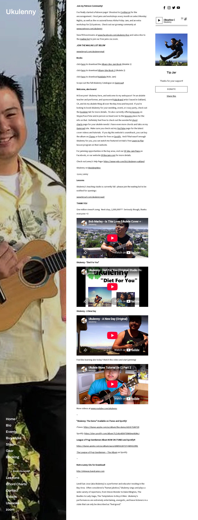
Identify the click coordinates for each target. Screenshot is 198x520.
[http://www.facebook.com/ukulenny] (164, 8)
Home (10, 419)
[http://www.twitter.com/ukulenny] (173, 8)
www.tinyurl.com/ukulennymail (90, 51)
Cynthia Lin (125, 12)
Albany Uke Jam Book (111, 64)
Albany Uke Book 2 (106, 70)
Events (11, 431)
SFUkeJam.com (108, 155)
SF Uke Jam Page (132, 151)
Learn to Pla (137, 140)
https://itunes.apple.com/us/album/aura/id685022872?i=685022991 (107, 446)
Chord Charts (16, 484)
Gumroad (119, 83)
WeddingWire (94, 167)
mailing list (85, 39)
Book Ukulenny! (21, 471)
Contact (12, 490)
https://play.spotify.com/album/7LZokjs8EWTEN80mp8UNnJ (111, 433)
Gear (9, 450)
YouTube (121, 128)
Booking (12, 457)
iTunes (92, 136)
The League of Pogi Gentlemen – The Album (97, 452)
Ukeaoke (12, 503)
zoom (10, 509)
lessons (136, 112)
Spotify (117, 136)
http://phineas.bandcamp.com (90, 471)
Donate (171, 89)
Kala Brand (118, 99)
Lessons (12, 478)
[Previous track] (182, 18)
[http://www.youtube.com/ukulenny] (178, 8)
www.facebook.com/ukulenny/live (113, 35)
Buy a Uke (13, 438)
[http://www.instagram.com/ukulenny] (169, 8)
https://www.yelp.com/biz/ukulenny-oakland (124, 161)
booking (84, 112)
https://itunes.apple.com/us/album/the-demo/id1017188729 (111, 427)
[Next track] (185, 18)
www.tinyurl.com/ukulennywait (90, 197)
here (83, 64)
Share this (171, 96)
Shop (10, 444)
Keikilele (102, 76)
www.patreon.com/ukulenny (89, 28)
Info (15, 464)
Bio (8, 425)
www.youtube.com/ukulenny (104, 408)
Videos (11, 497)
